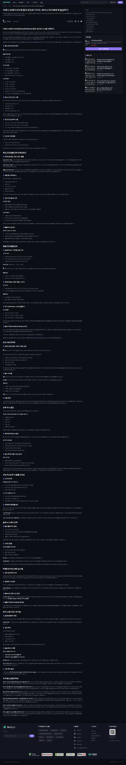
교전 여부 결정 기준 (90, 27)
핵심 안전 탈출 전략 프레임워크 (92, 22)
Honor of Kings (60, 737)
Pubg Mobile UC (54, 730)
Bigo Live (41, 737)
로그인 (120, 2)
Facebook (79, 740)
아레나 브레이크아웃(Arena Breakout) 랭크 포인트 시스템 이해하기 (99, 12)
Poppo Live (63, 730)
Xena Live (49, 740)
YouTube (79, 737)
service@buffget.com (82, 747)
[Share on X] (78, 21)
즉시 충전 (21, 2)
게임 (14, 2)
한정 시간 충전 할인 (104, 49)
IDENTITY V (42, 740)
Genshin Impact (50, 737)
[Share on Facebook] (75, 21)
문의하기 (93, 740)
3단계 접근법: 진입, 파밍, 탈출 (92, 24)
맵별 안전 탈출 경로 (89, 31)
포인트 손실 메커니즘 (91, 18)
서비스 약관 (93, 733)
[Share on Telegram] (81, 21)
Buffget (5, 6)
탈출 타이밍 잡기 (90, 29)
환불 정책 (93, 738)
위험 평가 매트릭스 (90, 26)
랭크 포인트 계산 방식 (91, 14)
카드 (28, 2)
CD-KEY (35, 2)
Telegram (79, 733)
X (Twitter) (79, 730)
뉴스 (42, 2)
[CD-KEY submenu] (38, 2)
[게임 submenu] (16, 2)
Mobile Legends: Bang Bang (45, 733)
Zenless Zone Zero (58, 733)
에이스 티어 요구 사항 (91, 16)
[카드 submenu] (30, 2)
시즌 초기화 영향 (90, 20)
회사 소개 (93, 731)
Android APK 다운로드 (115, 740)
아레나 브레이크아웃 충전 (31, 42)
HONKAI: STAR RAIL (44, 730)
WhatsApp (79, 744)
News (9, 6)
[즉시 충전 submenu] (24, 2)
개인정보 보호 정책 (95, 735)
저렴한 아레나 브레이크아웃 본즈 (34, 338)
